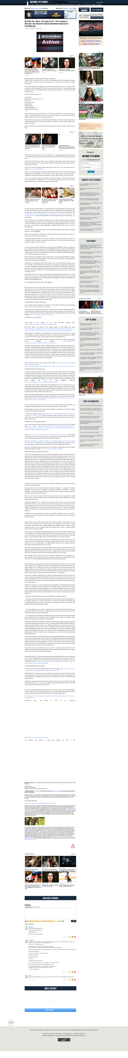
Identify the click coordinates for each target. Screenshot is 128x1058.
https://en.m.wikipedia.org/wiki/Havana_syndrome (41, 314)
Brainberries (27, 150)
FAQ (46, 1030)
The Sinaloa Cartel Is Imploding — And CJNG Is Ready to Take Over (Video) (91, 353)
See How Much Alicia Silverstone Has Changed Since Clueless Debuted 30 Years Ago (67, 147)
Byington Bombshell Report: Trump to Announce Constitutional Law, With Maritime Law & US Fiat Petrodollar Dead (90, 194)
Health (41, 4)
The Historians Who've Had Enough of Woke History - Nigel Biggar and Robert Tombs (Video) (90, 345)
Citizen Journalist (57, 791)
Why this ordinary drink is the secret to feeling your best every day (32, 201)
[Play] (91, 28)
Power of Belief (55, 4)
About (31, 1030)
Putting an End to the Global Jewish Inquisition (91, 349)
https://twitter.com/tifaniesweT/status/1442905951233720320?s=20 (40, 342)
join (31, 786)
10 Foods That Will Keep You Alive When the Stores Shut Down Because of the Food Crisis (91, 409)
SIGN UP (84, 160)
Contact (51, 1030)
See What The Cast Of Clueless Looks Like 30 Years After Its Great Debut (49, 201)
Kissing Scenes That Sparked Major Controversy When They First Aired (91, 394)
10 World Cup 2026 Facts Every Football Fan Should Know (90, 118)
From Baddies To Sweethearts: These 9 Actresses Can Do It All (84, 312)
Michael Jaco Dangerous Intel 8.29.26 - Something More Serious (89, 218)
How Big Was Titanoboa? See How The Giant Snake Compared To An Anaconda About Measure (90, 68)
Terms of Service (64, 1030)
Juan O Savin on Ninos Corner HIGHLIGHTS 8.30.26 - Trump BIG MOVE (90, 230)
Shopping (93, 4)
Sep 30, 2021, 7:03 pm (32, 936)
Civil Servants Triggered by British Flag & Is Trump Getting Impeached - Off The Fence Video (90, 291)
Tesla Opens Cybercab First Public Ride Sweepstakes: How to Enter (89, 445)
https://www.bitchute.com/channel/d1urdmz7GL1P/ (36, 737)
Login (97, 2)
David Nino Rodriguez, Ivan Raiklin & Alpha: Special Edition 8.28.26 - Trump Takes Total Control (90, 369)
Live (75, 4)
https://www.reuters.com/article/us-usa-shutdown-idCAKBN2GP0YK (41, 324)
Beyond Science (47, 4)
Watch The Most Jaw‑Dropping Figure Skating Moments (67, 886)
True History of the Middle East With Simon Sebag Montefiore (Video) (90, 267)
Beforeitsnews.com (35, 8)
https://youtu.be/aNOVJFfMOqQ (35, 169)
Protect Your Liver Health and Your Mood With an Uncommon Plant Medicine (91, 436)
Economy (37, 4)
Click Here (37, 791)
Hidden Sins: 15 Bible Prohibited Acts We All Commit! (50, 886)
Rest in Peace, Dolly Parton (86, 413)
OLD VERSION (97, 10)
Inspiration (71, 4)
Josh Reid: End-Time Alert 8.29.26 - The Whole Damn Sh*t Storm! (89, 282)
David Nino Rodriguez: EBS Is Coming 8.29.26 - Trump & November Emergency (89, 199)
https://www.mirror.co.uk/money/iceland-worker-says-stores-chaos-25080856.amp (48, 434)
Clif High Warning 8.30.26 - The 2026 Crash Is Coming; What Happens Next (91, 257)
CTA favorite (27, 203)
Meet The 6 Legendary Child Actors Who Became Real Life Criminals (32, 147)
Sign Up (101, 2)
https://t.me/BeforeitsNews (86, 143)
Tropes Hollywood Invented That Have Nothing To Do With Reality (66, 201)
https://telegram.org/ (97, 138)
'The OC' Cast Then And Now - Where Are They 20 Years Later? (50, 870)
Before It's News (39, 2)
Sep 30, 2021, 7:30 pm (32, 979)
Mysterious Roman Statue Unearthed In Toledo (31, 870)
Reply (64, 936)
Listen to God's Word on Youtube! (91, 41)
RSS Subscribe (88, 1030)
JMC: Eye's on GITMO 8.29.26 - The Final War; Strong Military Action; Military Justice (90, 214)
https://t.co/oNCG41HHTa (69, 341)
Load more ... (50, 1010)
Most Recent (87, 4)
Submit (91, 171)
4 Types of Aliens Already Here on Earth (89, 432)
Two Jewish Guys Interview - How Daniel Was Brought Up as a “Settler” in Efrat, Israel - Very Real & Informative (91, 422)
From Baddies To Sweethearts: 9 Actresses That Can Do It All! (67, 870)
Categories (99, 4)
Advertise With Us (39, 1030)
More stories (44, 16)
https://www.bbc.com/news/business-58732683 (52, 448)
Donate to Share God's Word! (91, 44)
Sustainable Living (64, 4)
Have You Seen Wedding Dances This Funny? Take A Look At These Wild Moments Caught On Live (33, 887)
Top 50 (82, 4)
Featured (32, 4)
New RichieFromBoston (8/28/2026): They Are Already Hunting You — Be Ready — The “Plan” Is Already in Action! (91, 363)
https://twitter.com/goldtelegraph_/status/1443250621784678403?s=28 (41, 382)
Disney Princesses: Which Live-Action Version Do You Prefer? (97, 312)
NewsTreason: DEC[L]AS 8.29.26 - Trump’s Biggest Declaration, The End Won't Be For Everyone (90, 209)
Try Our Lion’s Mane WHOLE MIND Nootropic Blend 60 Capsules (40, 803)
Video (78, 4)
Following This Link (30, 839)
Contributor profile (37, 16)
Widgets (95, 1030)
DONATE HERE (84, 10)
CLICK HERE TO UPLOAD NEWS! (97, 17)
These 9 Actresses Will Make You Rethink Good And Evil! (89, 85)
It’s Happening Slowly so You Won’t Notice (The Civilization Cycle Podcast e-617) (90, 417)
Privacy (57, 1030)
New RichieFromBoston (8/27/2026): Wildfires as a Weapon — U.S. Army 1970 (91, 358)
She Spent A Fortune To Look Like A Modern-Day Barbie (90, 102)
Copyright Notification (76, 1030)
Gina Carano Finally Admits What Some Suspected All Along (49, 147)
